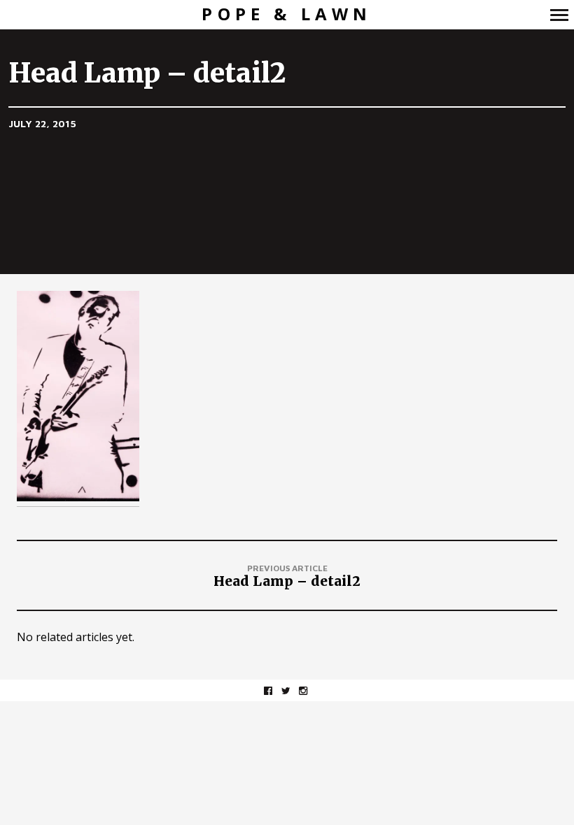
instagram (310, 690)
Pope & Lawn (287, 14)
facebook (275, 690)
